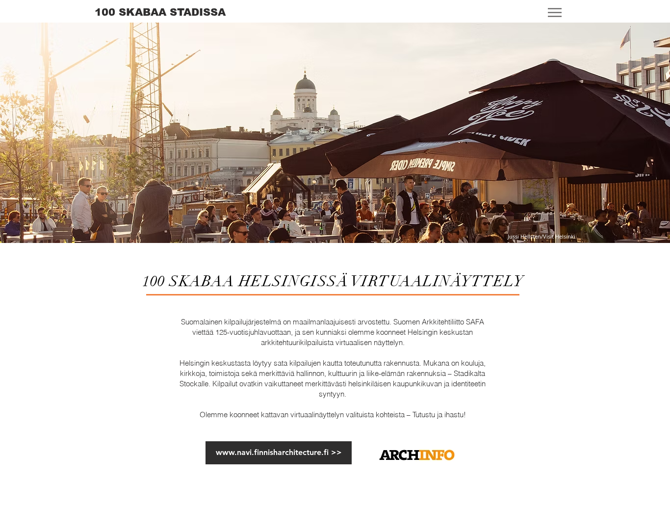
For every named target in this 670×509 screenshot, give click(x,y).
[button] (555, 12)
